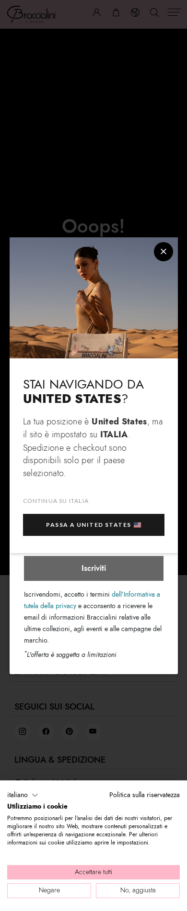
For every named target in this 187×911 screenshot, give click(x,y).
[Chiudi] (163, 251)
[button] (22, 795)
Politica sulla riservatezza (144, 795)
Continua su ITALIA (56, 500)
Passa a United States (88, 524)
